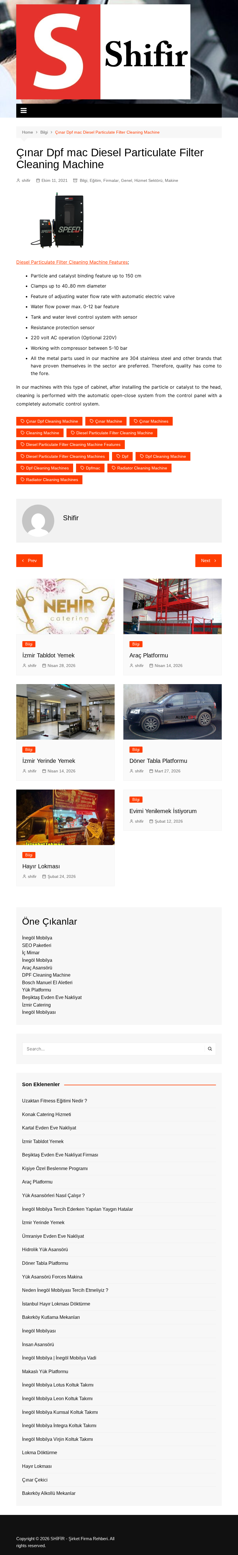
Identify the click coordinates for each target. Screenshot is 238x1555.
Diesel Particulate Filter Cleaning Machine (114, 433)
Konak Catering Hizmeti (46, 1114)
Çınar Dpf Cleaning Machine (52, 421)
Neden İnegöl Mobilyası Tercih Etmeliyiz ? (65, 1290)
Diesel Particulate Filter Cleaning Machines (65, 456)
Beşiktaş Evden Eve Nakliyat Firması (60, 1154)
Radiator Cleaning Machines (52, 479)
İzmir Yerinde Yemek (48, 761)
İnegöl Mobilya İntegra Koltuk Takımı (59, 1425)
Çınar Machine (108, 421)
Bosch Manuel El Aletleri (47, 982)
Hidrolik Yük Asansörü (45, 1249)
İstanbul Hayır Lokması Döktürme (56, 1303)
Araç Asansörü (37, 967)
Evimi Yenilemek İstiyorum (163, 811)
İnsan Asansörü (38, 1344)
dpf (125, 456)
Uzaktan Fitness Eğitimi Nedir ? (54, 1100)
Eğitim (95, 180)
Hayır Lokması (41, 866)
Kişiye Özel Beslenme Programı (55, 1168)
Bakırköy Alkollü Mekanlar (48, 1493)
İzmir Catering (36, 1004)
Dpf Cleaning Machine (165, 456)
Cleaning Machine (42, 433)
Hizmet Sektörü (148, 180)
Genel (126, 180)
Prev (32, 560)
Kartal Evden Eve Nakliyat (49, 1127)
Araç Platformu (148, 655)
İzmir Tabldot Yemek (48, 655)
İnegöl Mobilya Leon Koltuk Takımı (57, 1398)
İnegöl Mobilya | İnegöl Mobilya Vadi (59, 1357)
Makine (171, 180)
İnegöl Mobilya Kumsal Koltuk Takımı (60, 1412)
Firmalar (111, 180)
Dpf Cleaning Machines (47, 468)
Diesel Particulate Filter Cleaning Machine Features (72, 262)
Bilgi (83, 180)
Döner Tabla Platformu (158, 761)
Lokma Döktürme (39, 1452)
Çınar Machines (153, 421)
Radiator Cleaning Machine (142, 468)
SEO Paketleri (36, 945)
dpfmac (93, 468)
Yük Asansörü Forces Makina (52, 1276)
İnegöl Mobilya (37, 937)
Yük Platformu (36, 989)
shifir (26, 180)
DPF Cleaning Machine (46, 975)
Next (205, 560)
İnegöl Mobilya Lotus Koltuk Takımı (57, 1384)
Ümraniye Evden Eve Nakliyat (53, 1236)
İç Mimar (30, 952)
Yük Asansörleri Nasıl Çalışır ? (53, 1195)
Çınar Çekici (35, 1479)
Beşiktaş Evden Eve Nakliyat (52, 997)
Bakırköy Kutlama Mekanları (51, 1317)
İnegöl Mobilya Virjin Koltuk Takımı (57, 1439)
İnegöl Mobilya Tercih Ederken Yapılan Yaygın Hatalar (77, 1209)
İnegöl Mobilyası (39, 1012)
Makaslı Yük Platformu (45, 1371)
